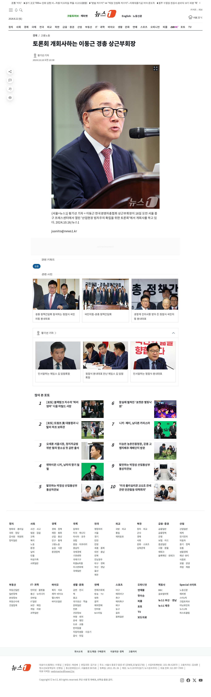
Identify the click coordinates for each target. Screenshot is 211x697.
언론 (75, 609)
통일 (118, 533)
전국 (96, 523)
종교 (75, 597)
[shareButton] (10, 71)
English (126, 16)
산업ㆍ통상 (57, 536)
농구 (118, 609)
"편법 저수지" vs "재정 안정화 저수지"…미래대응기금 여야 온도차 (108, 3)
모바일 (33, 597)
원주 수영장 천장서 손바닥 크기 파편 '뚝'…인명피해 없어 (171, 3)
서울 (96, 533)
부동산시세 (14, 601)
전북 (96, 555)
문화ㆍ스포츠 (143, 544)
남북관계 (141, 548)
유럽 (75, 540)
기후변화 (77, 555)
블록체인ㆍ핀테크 (166, 555)
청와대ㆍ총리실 (16, 529)
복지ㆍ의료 (57, 590)
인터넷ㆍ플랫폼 (37, 590)
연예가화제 (99, 590)
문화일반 (77, 605)
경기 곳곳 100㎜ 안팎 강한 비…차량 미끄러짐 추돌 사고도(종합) (42, 3)
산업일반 (184, 529)
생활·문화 (78, 584)
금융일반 (162, 529)
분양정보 (13, 597)
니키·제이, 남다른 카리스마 (134, 423)
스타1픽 (183, 597)
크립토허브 (73, 16)
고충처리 (133, 651)
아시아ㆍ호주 (79, 536)
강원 (96, 544)
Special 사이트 (188, 584)
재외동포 (120, 536)
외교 (118, 523)
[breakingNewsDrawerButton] (16, 10)
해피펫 (84, 16)
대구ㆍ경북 (99, 563)
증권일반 (162, 544)
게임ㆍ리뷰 (35, 609)
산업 (182, 523)
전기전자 (184, 536)
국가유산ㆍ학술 (80, 601)
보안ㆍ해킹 (35, 605)
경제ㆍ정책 (57, 529)
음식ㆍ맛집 (78, 635)
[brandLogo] (106, 13)
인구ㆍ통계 (57, 540)
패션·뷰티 (184, 555)
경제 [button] (35, 35)
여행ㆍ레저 (78, 616)
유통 (182, 548)
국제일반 (77, 571)
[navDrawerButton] (10, 10)
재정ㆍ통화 (57, 533)
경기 (96, 536)
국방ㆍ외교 (121, 529)
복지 (32, 540)
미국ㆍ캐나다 (79, 533)
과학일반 (34, 613)
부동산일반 (14, 590)
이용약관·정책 (117, 651)
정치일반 (13, 540)
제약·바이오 (57, 594)
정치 (11, 523)
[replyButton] (10, 80)
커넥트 (193, 9)
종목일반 (120, 616)
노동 (32, 544)
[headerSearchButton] (20, 10)
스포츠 (119, 584)
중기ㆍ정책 (185, 544)
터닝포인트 (185, 605)
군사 (139, 533)
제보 (200, 9)
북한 (139, 523)
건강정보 (77, 613)
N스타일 (98, 613)
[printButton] (10, 97)
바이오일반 (57, 601)
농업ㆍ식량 (57, 548)
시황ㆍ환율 (163, 548)
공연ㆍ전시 (78, 590)
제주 (96, 574)
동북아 (76, 529)
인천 (96, 540)
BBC (160, 590)
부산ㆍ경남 (99, 567)
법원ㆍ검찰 (35, 533)
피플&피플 (78, 563)
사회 (32, 523)
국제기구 (77, 559)
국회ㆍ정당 (14, 533)
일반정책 (13, 594)
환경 (32, 548)
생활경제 (184, 552)
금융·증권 (163, 523)
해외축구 (120, 601)
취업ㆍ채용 (185, 567)
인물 (32, 555)
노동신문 (137, 16)
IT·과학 (34, 584)
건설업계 (13, 605)
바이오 (55, 584)
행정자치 (98, 529)
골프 (118, 613)
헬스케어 (56, 597)
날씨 (32, 552)
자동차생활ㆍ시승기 (82, 632)
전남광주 (98, 559)
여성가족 (34, 559)
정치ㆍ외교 (142, 529)
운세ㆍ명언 (78, 620)
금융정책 (162, 533)
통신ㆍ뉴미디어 (37, 594)
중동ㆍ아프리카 (80, 544)
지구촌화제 (78, 567)
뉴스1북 (183, 609)
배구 (118, 605)
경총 (36, 266)
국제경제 (77, 552)
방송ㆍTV (98, 594)
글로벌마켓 (163, 594)
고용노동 (56, 544)
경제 (54, 523)
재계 (182, 533)
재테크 (161, 552)
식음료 (183, 559)
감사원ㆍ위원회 (16, 536)
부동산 (12, 584)
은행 (160, 536)
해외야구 (120, 594)
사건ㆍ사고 (35, 529)
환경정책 (56, 552)
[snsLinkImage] (182, 680)
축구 (118, 597)
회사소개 (78, 651)
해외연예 (98, 605)
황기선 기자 (43, 55)
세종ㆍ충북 (99, 548)
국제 (75, 523)
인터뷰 (97, 609)
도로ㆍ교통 (78, 624)
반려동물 (77, 628)
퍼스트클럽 (185, 613)
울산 (96, 571)
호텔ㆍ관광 (185, 563)
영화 (96, 597)
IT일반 (33, 601)
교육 (32, 536)
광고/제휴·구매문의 (96, 651)
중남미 (76, 548)
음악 (96, 601)
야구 (118, 590)
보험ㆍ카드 (163, 540)
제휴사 (161, 584)
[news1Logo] (21, 667)
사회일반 (34, 563)
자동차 (183, 540)
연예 (96, 584)
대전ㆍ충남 (99, 552)
